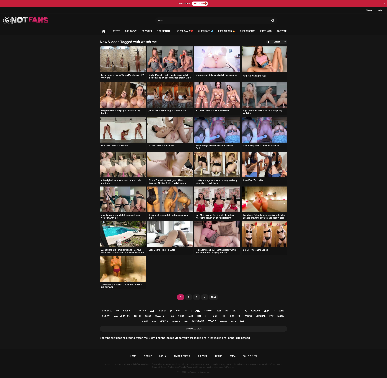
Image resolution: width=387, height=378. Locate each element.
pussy (106, 316)
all (152, 310)
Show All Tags (193, 328)
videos (164, 321)
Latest (116, 31)
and (197, 310)
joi (185, 311)
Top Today (131, 31)
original (260, 316)
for (242, 321)
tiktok (223, 321)
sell (218, 311)
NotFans (190, 372)
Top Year (282, 31)
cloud (148, 316)
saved (126, 311)
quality (159, 316)
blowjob (255, 311)
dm (227, 311)
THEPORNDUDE (247, 31)
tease (212, 321)
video (248, 316)
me (234, 310)
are (117, 311)
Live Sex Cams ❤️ (184, 31)
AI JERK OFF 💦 (205, 31)
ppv (271, 316)
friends (142, 311)
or (239, 316)
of (206, 316)
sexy (267, 310)
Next (213, 297)
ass (232, 316)
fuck (214, 316)
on (199, 316)
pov (178, 311)
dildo (181, 316)
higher (162, 310)
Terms (218, 356)
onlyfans (198, 321)
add (154, 321)
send (281, 311)
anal (191, 316)
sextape (208, 311)
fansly (280, 316)
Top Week (146, 31)
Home (103, 31)
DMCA (233, 356)
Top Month (163, 31)
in (171, 310)
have (145, 321)
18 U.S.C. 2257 (250, 356)
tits (233, 321)
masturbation (122, 316)
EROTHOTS (266, 31)
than (171, 316)
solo (137, 316)
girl (186, 321)
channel (107, 310)
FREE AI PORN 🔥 (226, 31)
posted (176, 321)
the (223, 316)
